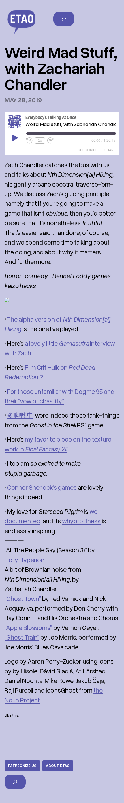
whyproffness (81, 521)
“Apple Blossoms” (28, 627)
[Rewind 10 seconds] (29, 140)
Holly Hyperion (24, 560)
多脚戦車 (20, 415)
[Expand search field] (63, 19)
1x (40, 141)
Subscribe (87, 150)
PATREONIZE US (22, 765)
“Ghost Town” (23, 598)
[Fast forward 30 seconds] (50, 140)
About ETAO (58, 765)
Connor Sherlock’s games (42, 487)
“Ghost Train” (22, 637)
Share (109, 150)
